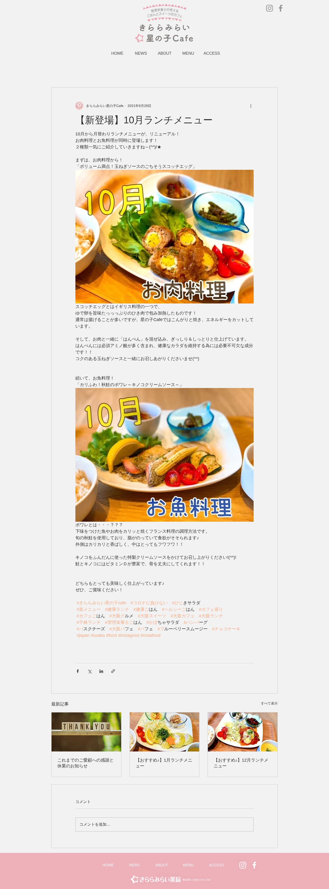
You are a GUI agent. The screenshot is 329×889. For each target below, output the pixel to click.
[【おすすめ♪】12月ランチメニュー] (242, 731)
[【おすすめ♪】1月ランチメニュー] (164, 731)
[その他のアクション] (251, 106)
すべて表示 (269, 703)
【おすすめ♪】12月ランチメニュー (241, 763)
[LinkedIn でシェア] (101, 671)
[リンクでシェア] (113, 671)
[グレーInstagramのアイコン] (269, 8)
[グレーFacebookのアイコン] (280, 8)
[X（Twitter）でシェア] (89, 671)
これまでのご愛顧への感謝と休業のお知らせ (85, 763)
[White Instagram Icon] (242, 865)
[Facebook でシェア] (77, 671)
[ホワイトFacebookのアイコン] (254, 865)
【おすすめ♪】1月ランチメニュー (164, 763)
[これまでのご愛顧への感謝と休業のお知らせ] (86, 731)
